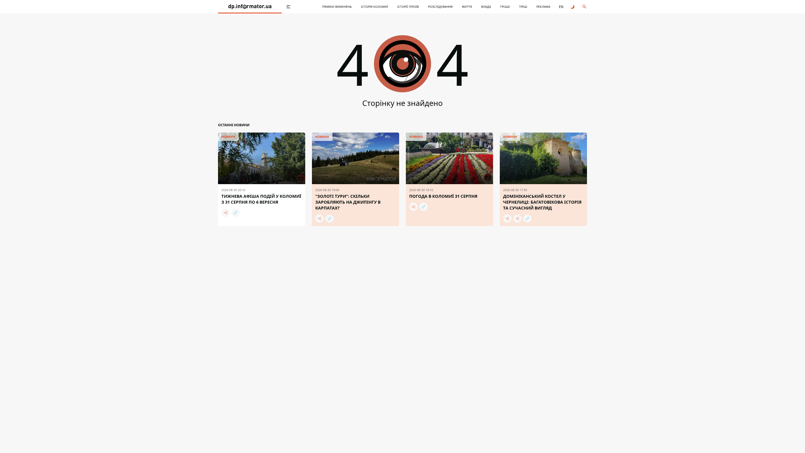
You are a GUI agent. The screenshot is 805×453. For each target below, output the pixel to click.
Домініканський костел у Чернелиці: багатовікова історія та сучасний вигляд (542, 202)
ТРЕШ (523, 7)
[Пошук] (584, 6)
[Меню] (288, 6)
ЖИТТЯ (467, 7)
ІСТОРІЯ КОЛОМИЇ (374, 7)
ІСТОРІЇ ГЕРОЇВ (408, 7)
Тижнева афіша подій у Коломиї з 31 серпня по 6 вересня (261, 199)
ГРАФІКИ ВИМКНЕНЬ (337, 7)
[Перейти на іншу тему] (572, 6)
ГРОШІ (505, 7)
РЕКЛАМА (543, 7)
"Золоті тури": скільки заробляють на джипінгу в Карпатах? (347, 202)
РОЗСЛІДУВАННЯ (440, 7)
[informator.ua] (250, 6)
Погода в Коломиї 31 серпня (443, 196)
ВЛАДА (486, 7)
